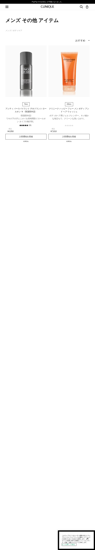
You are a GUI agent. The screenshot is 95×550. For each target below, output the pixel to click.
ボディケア (17, 30)
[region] (76, 540)
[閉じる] (87, 538)
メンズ (8, 30)
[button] (88, 7)
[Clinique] (47, 7)
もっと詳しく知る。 (69, 544)
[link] (26, 71)
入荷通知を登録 (26, 136)
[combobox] (73, 40)
